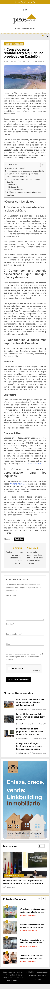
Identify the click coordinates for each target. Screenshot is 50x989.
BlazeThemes (12, 980)
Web (8, 644)
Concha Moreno (17, 484)
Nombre (10, 624)
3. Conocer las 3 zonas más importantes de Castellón (23, 180)
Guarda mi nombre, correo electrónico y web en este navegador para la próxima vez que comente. (24, 657)
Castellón (19, 539)
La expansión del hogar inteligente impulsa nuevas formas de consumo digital (29, 746)
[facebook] (23, 9)
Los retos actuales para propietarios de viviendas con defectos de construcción (29, 732)
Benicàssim (15, 187)
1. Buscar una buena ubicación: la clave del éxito (25, 171)
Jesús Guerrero (11, 61)
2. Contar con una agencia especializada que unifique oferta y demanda (24, 175)
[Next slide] (43, 846)
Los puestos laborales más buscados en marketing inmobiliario (31, 958)
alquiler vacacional (32, 463)
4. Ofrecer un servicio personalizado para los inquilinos (24, 193)
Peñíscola (13, 184)
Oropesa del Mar (17, 189)
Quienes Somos (42, 972)
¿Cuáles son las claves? (16, 168)
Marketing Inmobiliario (28, 915)
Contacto (37, 980)
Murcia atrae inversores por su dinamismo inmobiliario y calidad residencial (30, 702)
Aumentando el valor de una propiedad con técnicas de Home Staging (32, 928)
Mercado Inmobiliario (14, 44)
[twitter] (26, 9)
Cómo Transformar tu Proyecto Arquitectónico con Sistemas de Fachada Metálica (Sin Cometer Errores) (27, 2)
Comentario (11, 595)
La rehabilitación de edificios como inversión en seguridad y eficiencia (30, 717)
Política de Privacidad (37, 976)
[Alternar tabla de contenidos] (41, 165)
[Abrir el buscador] (43, 36)
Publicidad (30, 972)
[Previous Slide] (39, 846)
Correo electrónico (14, 634)
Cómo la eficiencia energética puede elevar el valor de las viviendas (32, 912)
